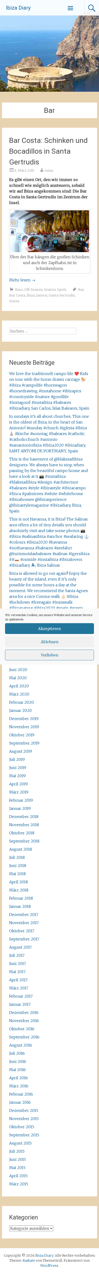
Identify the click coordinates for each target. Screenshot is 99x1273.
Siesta (14, 301)
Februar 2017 (21, 996)
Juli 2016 (17, 1053)
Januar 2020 (20, 710)
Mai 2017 (17, 971)
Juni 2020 (18, 669)
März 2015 (18, 1184)
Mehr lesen (22, 280)
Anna (48, 170)
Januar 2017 (20, 1004)
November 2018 (24, 824)
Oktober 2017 (21, 930)
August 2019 (20, 751)
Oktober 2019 (21, 735)
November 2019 (24, 726)
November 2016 (24, 1020)
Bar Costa (17, 295)
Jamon (41, 295)
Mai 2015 (17, 1167)
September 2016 (24, 1037)
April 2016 (18, 1077)
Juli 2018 (17, 857)
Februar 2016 (21, 1094)
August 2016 (20, 1045)
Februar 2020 (21, 702)
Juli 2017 (17, 955)
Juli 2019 (17, 759)
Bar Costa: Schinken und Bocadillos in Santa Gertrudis (48, 151)
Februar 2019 (21, 800)
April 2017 (18, 979)
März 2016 (18, 1086)
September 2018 (24, 841)
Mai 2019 (17, 775)
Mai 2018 (17, 873)
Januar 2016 (20, 1102)
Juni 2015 (17, 1159)
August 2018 (20, 849)
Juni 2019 (17, 767)
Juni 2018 (17, 865)
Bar (81, 289)
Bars (19, 289)
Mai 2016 (17, 1069)
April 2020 (19, 686)
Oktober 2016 (21, 1028)
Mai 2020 (18, 677)
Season (50, 289)
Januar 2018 (20, 906)
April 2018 (18, 881)
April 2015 (18, 1175)
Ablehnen (49, 641)
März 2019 (18, 792)
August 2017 (20, 947)
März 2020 (19, 694)
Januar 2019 (20, 808)
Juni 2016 (17, 1061)
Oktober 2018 (21, 832)
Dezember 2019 (23, 718)
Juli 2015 (17, 1151)
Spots (62, 289)
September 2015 (24, 1135)
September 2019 (24, 743)
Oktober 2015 (21, 1126)
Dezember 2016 (23, 1012)
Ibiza (31, 295)
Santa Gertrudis (62, 295)
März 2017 (18, 988)
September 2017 (24, 939)
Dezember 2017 (23, 914)
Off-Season (33, 289)
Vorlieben (49, 655)
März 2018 (18, 890)
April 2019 (18, 784)
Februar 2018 (21, 898)
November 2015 (24, 1118)
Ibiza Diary (18, 8)
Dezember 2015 (23, 1110)
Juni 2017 (17, 963)
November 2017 (24, 922)
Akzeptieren (49, 628)
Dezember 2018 (23, 816)
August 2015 (20, 1143)
